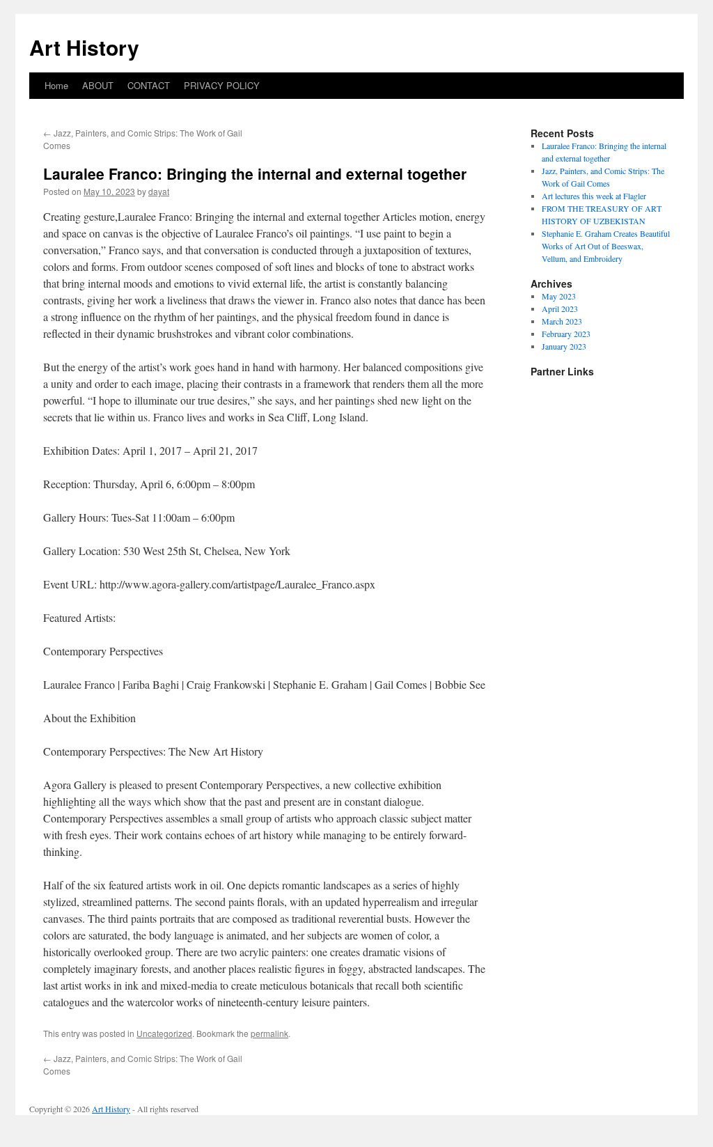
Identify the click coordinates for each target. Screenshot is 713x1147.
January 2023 (564, 346)
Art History (84, 47)
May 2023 (559, 296)
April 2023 (560, 308)
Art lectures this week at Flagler (594, 195)
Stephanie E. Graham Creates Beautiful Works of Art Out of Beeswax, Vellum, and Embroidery (606, 246)
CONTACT (148, 85)
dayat (158, 191)
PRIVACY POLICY (222, 85)
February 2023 (566, 333)
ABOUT (97, 85)
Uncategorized (164, 1033)
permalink (269, 1033)
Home (56, 85)
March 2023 (562, 321)
